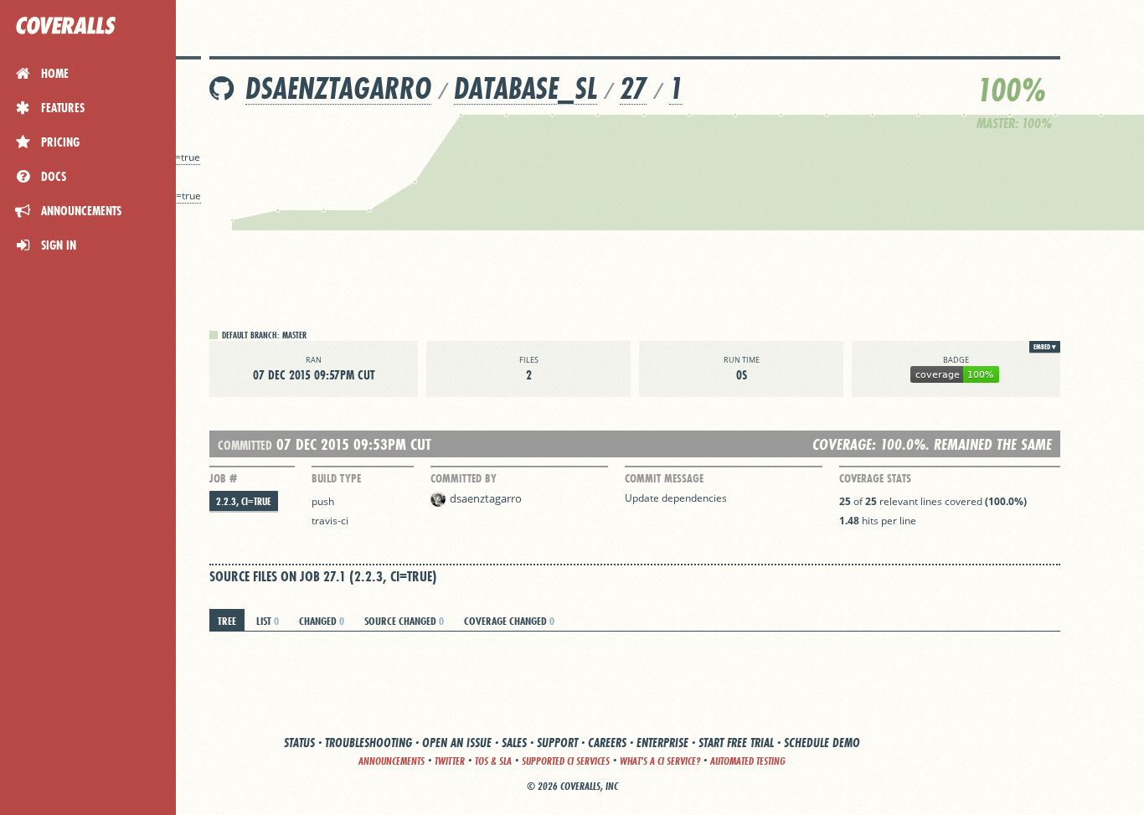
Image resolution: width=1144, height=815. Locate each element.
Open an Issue (457, 742)
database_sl (525, 88)
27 (633, 88)
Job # (223, 478)
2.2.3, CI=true (243, 501)
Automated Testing (748, 761)
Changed (321, 620)
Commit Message (664, 478)
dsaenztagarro (338, 88)
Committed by (463, 478)
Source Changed (404, 620)
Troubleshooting (368, 742)
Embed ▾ (1044, 347)
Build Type (336, 478)
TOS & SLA (493, 761)
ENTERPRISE (662, 742)
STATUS (299, 742)
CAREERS (607, 742)
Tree (227, 620)
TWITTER (450, 761)
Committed (245, 445)
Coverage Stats (875, 478)
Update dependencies (676, 498)
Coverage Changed (509, 620)
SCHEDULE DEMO (822, 742)
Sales (514, 742)
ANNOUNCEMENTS (391, 761)
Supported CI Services (566, 761)
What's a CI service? (660, 761)
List (267, 620)
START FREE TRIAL (736, 742)
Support (557, 742)
